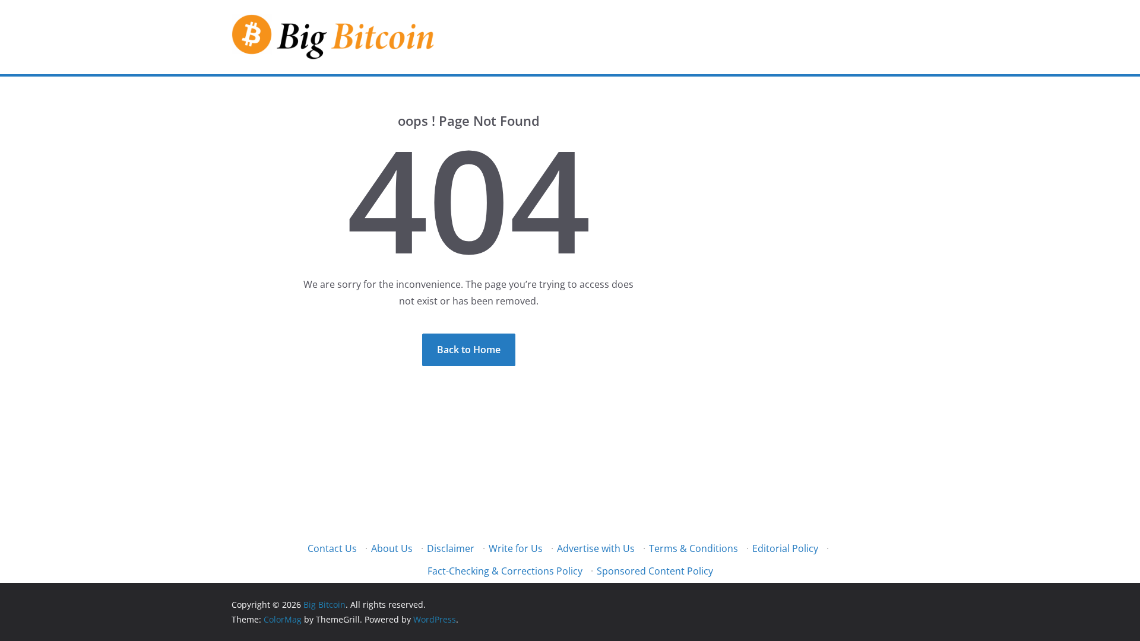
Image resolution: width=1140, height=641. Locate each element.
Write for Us (516, 548)
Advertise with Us (596, 548)
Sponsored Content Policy (655, 570)
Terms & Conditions (693, 548)
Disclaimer (450, 548)
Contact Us (332, 548)
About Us (392, 548)
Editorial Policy (785, 548)
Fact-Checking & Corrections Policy (505, 570)
